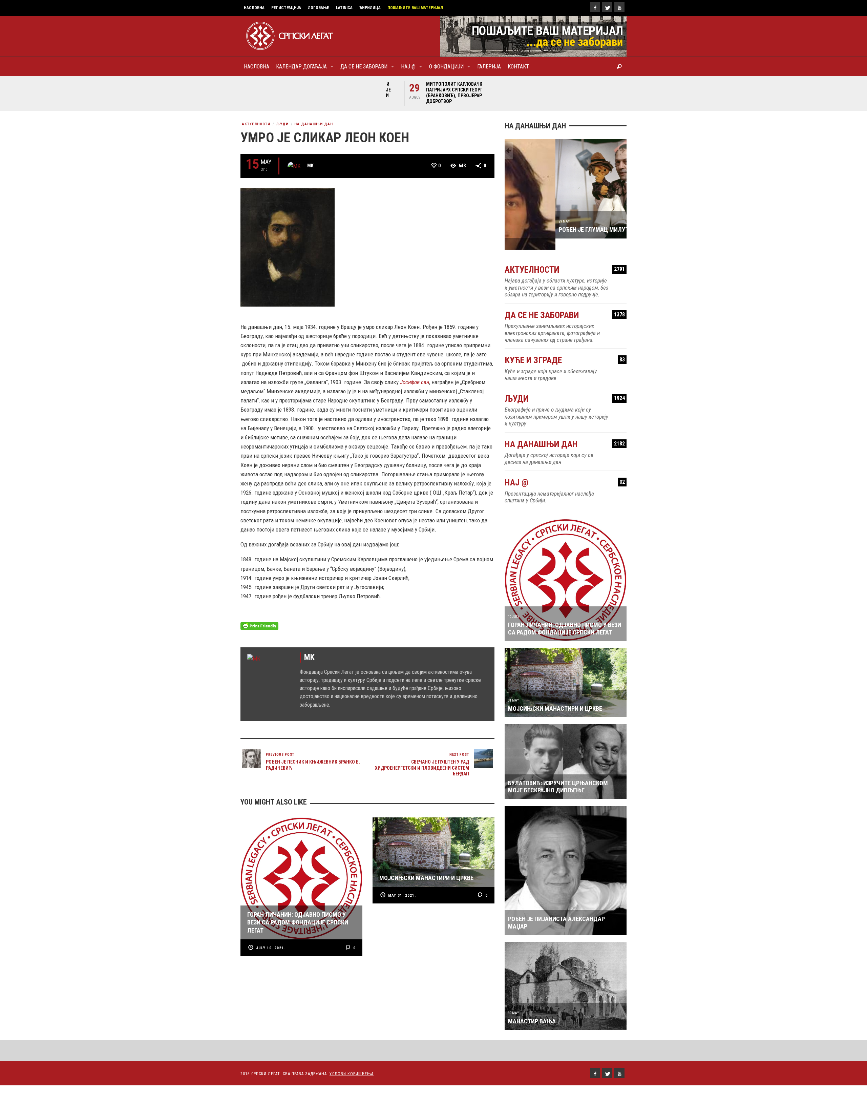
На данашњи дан (313, 124)
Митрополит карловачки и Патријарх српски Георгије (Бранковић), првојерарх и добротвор (434, 92)
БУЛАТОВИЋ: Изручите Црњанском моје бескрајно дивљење (558, 775)
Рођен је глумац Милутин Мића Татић (565, 229)
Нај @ (565, 471)
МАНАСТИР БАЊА (532, 1010)
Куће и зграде (565, 349)
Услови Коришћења (352, 1062)
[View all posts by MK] (294, 166)
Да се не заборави (565, 304)
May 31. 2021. (402, 895)
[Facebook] (595, 7)
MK (310, 165)
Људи (282, 124)
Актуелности (256, 124)
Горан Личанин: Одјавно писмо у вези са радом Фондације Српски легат (564, 617)
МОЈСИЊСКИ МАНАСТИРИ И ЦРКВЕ (555, 697)
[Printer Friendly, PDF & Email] (259, 625)
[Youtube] (619, 7)
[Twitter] (607, 7)
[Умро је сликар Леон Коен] (287, 246)
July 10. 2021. (270, 948)
